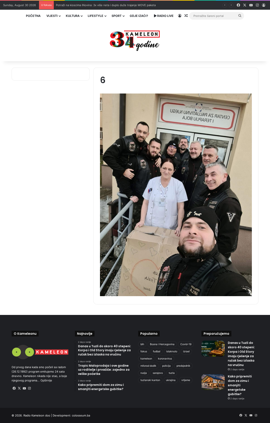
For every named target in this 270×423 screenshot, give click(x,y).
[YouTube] (24, 388)
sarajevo (158, 372)
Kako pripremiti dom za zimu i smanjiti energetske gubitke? (240, 385)
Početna (33, 16)
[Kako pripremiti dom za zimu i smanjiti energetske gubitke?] (213, 382)
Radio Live (165, 16)
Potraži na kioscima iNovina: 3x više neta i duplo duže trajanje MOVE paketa (106, 5)
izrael (186, 351)
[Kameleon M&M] (135, 40)
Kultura (73, 16)
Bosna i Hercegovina (162, 344)
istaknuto (171, 351)
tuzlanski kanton (150, 380)
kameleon (146, 358)
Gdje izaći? (139, 16)
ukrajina (171, 380)
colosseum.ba (81, 415)
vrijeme (185, 380)
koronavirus (165, 358)
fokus (143, 351)
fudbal (156, 351)
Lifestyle (95, 16)
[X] (19, 388)
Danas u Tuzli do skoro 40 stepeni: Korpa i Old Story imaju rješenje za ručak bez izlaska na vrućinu (241, 354)
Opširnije (46, 380)
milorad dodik (148, 365)
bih (142, 344)
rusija (143, 372)
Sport (117, 16)
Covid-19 (185, 344)
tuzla (172, 372)
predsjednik (183, 365)
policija (166, 365)
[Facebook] (14, 388)
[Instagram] (29, 388)
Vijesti (52, 16)
